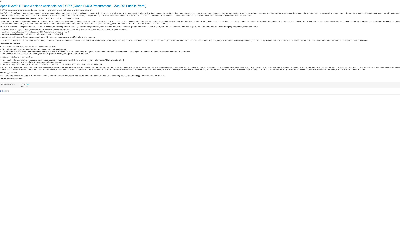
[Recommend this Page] (7, 91)
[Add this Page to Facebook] (1, 91)
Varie (28, 84)
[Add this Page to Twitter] (4, 91)
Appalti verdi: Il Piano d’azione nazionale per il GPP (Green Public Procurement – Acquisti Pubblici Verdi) (73, 5)
